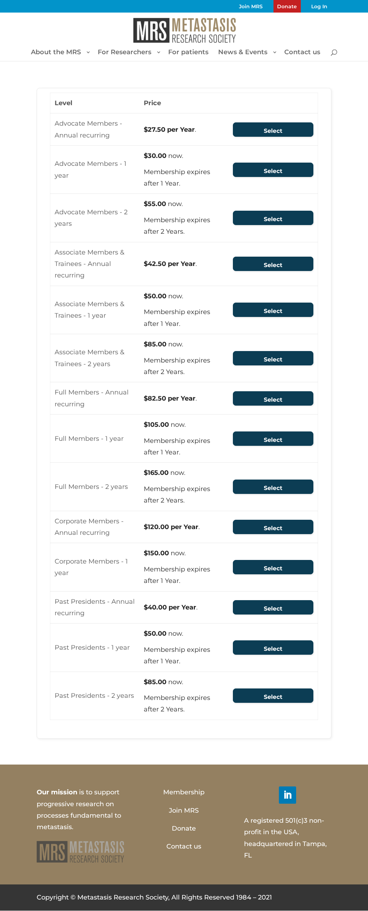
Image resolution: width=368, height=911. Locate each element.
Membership (183, 792)
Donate (287, 6)
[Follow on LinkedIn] (287, 795)
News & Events (242, 53)
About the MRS (56, 53)
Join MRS (251, 6)
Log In (319, 6)
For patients (188, 53)
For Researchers (124, 53)
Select (273, 131)
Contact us (302, 53)
